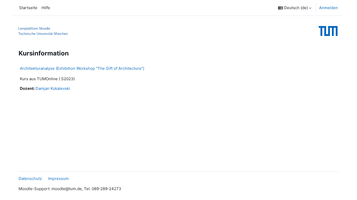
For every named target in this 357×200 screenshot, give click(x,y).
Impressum (58, 178)
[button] (295, 8)
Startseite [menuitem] (28, 7)
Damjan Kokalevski (53, 88)
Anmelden (328, 7)
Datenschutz (30, 178)
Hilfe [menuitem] (46, 7)
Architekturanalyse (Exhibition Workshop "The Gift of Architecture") (82, 68)
